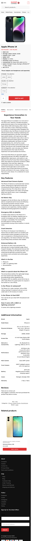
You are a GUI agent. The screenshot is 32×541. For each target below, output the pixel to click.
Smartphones (17, 12)
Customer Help (6, 481)
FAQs (3, 476)
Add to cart (19, 98)
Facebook (4, 495)
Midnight (4, 84)
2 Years (4, 91)
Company (4, 461)
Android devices (7, 441)
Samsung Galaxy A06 (8, 444)
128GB (3, 77)
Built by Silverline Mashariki (9, 537)
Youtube (3, 504)
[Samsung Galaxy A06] (15, 427)
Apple (16, 404)
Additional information (21, 109)
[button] (28, 3)
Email (3, 515)
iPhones (24, 12)
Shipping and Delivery (8, 487)
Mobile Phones (9, 12)
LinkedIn (3, 502)
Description (10, 109)
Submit (5, 530)
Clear (2, 94)
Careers (3, 463)
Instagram (4, 499)
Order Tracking (6, 483)
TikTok (3, 506)
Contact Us (4, 466)
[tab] (3, 109)
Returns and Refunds (8, 485)
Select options (14, 449)
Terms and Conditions (7, 470)
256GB (9, 77)
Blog (3, 478)
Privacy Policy (5, 468)
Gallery (3, 109)
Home (2, 12)
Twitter (3, 497)
